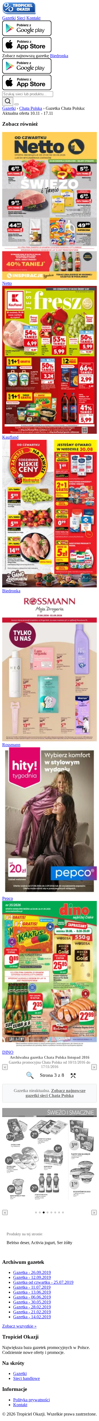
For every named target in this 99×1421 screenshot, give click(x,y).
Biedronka (59, 55)
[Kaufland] (49, 432)
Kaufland (10, 437)
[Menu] (16, 104)
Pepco (7, 898)
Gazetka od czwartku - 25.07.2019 (43, 1282)
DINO (7, 1052)
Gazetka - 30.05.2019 (32, 1302)
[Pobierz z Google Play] (26, 34)
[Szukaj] (7, 101)
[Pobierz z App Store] (26, 50)
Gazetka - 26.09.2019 (32, 1272)
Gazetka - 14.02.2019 (32, 1316)
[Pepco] (49, 893)
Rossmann (11, 744)
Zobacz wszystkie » (19, 1326)
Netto (7, 283)
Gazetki (9, 18)
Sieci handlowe (26, 1378)
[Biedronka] (49, 586)
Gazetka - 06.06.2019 (32, 1297)
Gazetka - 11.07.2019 (32, 1287)
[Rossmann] (49, 739)
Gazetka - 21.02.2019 (32, 1312)
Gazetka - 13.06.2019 (32, 1292)
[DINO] (49, 1047)
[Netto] (49, 278)
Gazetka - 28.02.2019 (32, 1307)
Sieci (21, 18)
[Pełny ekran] (71, 1075)
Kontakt (33, 18)
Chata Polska (30, 108)
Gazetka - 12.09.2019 (32, 1277)
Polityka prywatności (31, 1399)
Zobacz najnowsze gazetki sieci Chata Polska (56, 1093)
